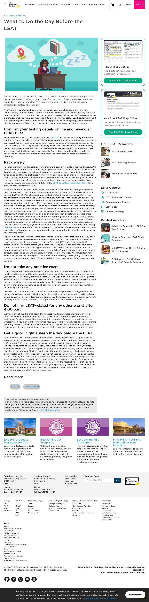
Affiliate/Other (71, 483)
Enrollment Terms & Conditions (12, 550)
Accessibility (9, 554)
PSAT (6, 508)
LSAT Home (28, 4)
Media (6, 540)
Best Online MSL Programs (88, 441)
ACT (6, 506)
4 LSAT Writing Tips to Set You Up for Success (128, 249)
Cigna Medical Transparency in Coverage (15, 559)
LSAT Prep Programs (48, 4)
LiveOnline (106, 511)
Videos (105, 508)
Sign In (129, 4)
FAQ (6, 483)
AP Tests (7, 511)
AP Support (33, 513)
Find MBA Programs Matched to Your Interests (127, 442)
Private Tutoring (115, 211)
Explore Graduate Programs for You (16, 441)
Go (117, 480)
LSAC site (54, 138)
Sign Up (139, 4)
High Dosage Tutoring (81, 506)
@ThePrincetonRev (50, 410)
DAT (17, 513)
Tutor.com (76, 508)
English (31, 508)
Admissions (80, 4)
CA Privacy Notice (102, 567)
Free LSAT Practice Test (123, 80)
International (70, 479)
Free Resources (96, 4)
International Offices (110, 517)
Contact (7, 542)
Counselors (107, 520)
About (6, 526)
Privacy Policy (92, 598)
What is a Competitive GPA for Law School (128, 227)
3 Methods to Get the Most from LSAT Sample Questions (127, 260)
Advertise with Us (11, 538)
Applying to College (57, 508)
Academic (66, 4)
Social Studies (34, 511)
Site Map (141, 572)
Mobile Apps (107, 515)
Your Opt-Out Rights (110, 572)
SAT (5, 504)
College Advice (55, 506)
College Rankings (55, 504)
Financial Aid (54, 511)
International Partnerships (15, 544)
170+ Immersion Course (119, 197)
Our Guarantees (10, 547)
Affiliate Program (11, 533)
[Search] (120, 5)
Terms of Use (110, 598)
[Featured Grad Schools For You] (20, 427)
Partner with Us (10, 535)
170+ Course (112, 192)
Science (31, 506)
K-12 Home (76, 504)
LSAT (59, 99)
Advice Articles (108, 506)
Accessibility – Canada (13, 556)
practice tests (11, 227)
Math (30, 504)
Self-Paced (112, 207)
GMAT (18, 506)
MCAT (18, 511)
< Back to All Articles (14, 16)
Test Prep (76, 511)
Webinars (106, 504)
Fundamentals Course (118, 202)
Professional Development (83, 513)
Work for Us (9, 531)
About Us (76, 515)
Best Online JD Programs (50, 441)
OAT (17, 515)
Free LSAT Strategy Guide (123, 132)
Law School (31, 386)
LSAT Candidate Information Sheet (70, 183)
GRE (17, 504)
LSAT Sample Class (122, 151)
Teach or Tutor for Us (13, 528)
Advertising (69, 481)
